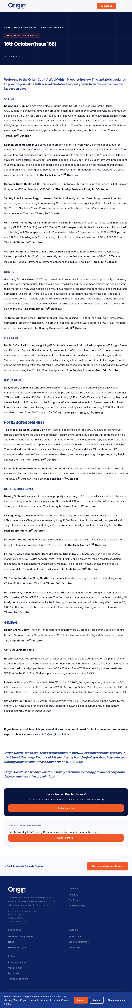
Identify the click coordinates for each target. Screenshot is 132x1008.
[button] (121, 6)
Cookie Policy (15, 967)
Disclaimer (13, 973)
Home (7, 27)
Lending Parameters (79, 942)
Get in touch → (66, 808)
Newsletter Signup (17, 947)
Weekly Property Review (24, 27)
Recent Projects (77, 905)
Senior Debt (75, 936)
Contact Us (106, 6)
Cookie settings (116, 1000)
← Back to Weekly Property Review (23, 866)
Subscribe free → (66, 837)
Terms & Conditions (18, 978)
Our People (74, 900)
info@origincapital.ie (55, 734)
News (11, 942)
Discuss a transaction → (107, 866)
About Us (73, 894)
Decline (96, 1000)
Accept (80, 1000)
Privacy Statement (17, 962)
